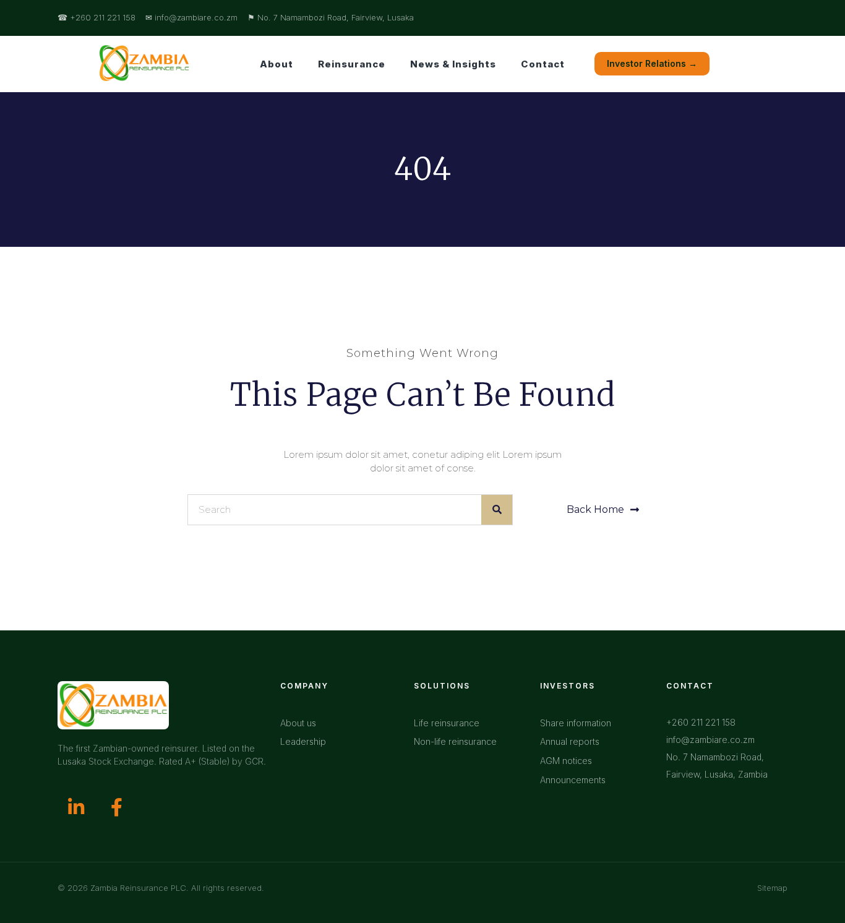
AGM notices (566, 760)
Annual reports (569, 741)
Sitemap (772, 888)
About (276, 64)
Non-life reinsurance (455, 741)
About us (298, 723)
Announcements (573, 780)
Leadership (303, 741)
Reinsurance (351, 64)
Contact (543, 64)
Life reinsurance (446, 723)
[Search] (496, 510)
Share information (575, 723)
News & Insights (453, 64)
